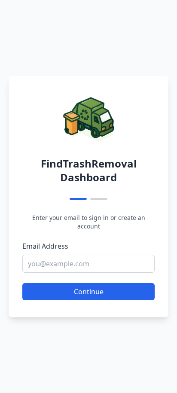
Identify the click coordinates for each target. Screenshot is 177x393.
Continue (89, 291)
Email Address (45, 246)
